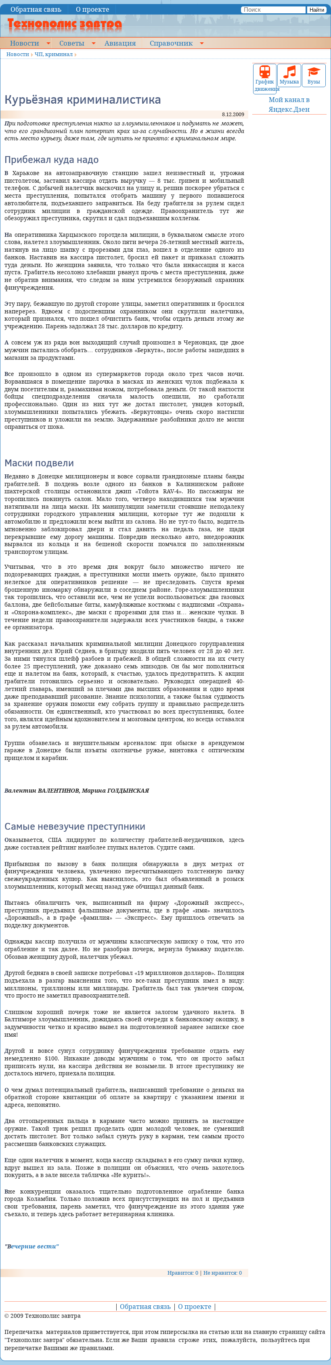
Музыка (289, 81)
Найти (317, 10)
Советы (71, 43)
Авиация (120, 43)
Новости (24, 43)
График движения (265, 85)
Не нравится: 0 (222, 1272)
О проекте (92, 9)
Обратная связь (36, 9)
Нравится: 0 (183, 1272)
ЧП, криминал (54, 54)
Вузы (314, 81)
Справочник (171, 43)
